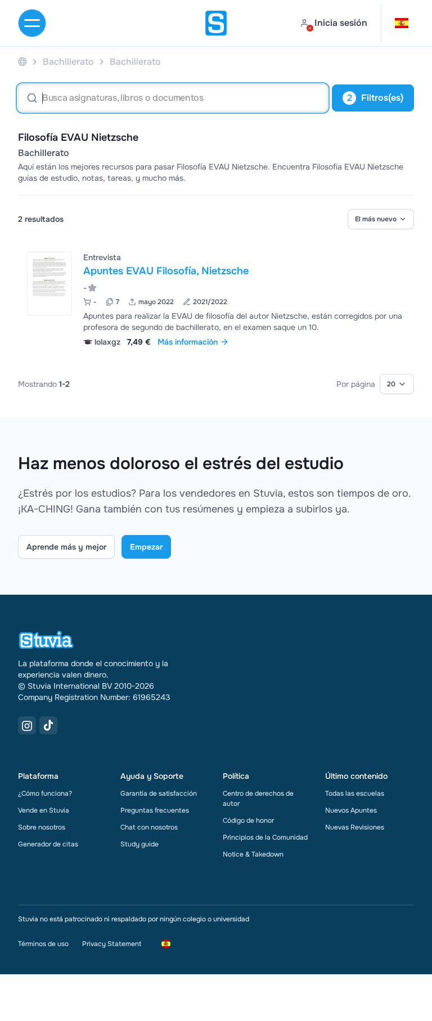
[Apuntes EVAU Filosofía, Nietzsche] (49, 283)
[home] (216, 23)
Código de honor (248, 820)
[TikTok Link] (48, 725)
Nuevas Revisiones (354, 827)
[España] (22, 62)
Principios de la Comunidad (265, 837)
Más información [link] (188, 342)
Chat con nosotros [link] (149, 827)
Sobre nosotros (41, 827)
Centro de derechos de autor (258, 798)
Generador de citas (48, 844)
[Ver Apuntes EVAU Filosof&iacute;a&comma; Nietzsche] (216, 298)
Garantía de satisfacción (158, 793)
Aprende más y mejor (66, 547)
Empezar (146, 547)
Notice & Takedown (253, 854)
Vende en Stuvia (43, 810)
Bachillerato (43, 153)
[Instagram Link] (27, 725)
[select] (381, 219)
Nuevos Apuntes (351, 810)
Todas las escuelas (354, 793)
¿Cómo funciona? (45, 793)
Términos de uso (43, 943)
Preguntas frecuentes (154, 810)
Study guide (139, 844)
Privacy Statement (111, 943)
